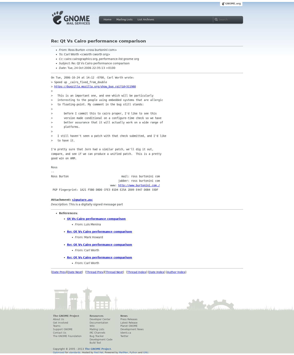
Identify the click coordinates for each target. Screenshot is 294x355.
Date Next (75, 272)
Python (133, 352)
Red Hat (98, 352)
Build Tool (95, 342)
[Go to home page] (77, 25)
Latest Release (128, 322)
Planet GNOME (129, 326)
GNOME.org (233, 3)
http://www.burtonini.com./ (139, 185)
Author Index (176, 272)
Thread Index (136, 272)
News (124, 316)
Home (107, 19)
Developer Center (100, 319)
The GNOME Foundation (67, 336)
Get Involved (60, 322)
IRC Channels (97, 332)
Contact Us (59, 332)
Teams (56, 326)
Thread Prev (94, 272)
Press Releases (128, 319)
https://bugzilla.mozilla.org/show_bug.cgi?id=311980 (95, 86)
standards (74, 352)
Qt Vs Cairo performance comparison (96, 218)
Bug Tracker (97, 336)
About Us (58, 319)
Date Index (156, 272)
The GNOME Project (66, 316)
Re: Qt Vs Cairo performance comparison (99, 231)
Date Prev (59, 272)
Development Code (101, 339)
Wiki (92, 326)
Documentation (99, 322)
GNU (145, 352)
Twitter (124, 336)
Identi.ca (125, 332)
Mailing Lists (124, 19)
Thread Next (114, 272)
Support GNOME (63, 329)
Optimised (58, 352)
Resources (96, 316)
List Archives (146, 19)
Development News (132, 329)
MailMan (123, 352)
